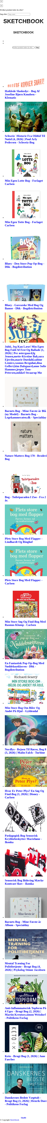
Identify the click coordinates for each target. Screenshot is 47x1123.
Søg (37, 47)
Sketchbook (14, 1120)
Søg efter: (3, 14)
